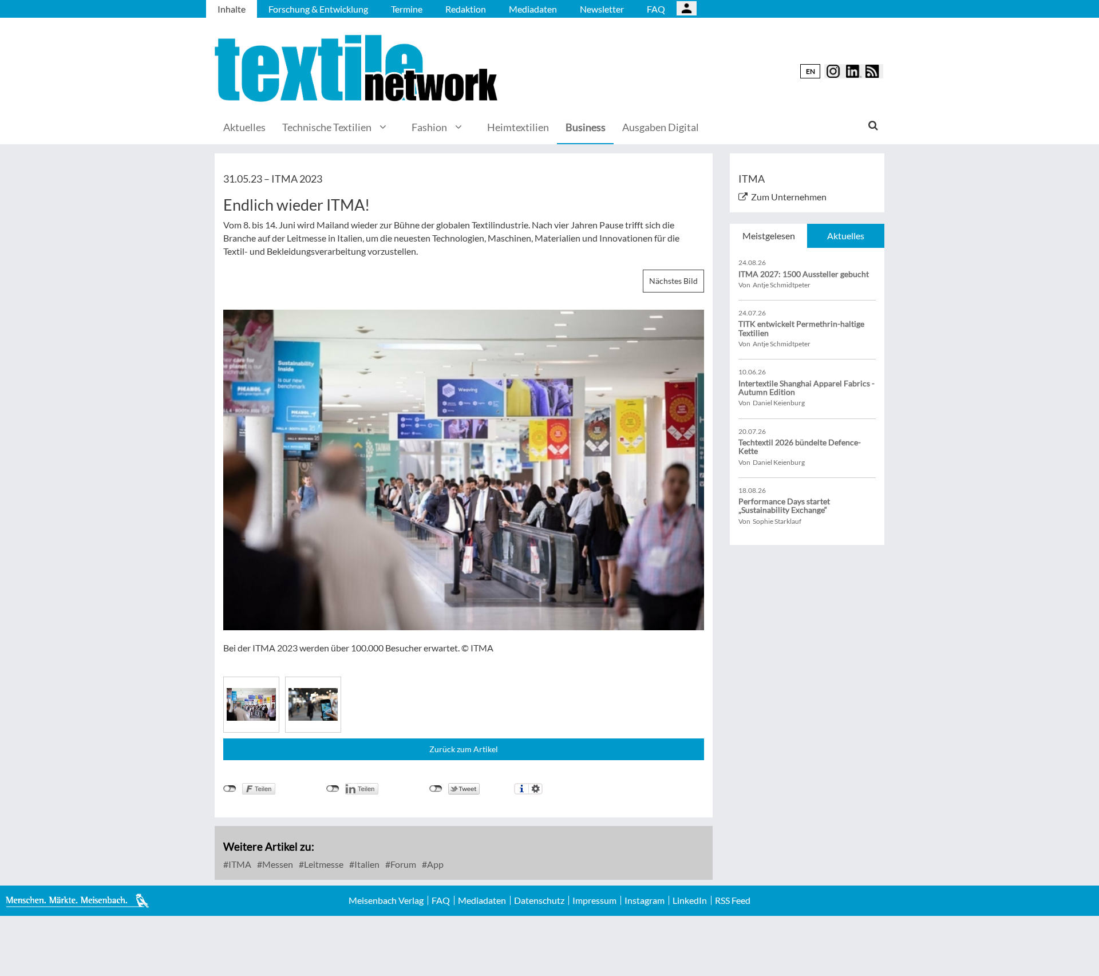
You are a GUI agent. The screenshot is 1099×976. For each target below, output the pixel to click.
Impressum (594, 900)
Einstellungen (535, 789)
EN (810, 71)
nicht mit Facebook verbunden (229, 788)
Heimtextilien (518, 127)
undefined (332, 788)
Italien (366, 864)
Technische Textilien (326, 127)
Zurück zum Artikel (463, 749)
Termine (406, 8)
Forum (402, 864)
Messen (276, 864)
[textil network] (358, 68)
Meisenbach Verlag (386, 900)
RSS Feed (732, 900)
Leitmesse (322, 864)
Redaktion (465, 8)
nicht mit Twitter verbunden (435, 788)
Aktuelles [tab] (845, 235)
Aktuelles (244, 127)
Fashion (429, 127)
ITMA (239, 864)
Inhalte (232, 8)
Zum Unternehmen (789, 196)
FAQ (656, 8)
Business (586, 127)
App (434, 864)
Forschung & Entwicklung (318, 8)
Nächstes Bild (673, 281)
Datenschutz (539, 900)
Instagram (644, 900)
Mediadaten (533, 8)
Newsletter (602, 8)
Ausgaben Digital (660, 127)
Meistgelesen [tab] (768, 235)
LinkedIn (690, 900)
